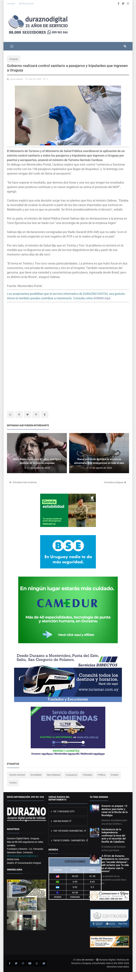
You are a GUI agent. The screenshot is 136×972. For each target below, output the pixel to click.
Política (101, 774)
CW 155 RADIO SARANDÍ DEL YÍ (69, 830)
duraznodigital (16, 79)
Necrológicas (53, 774)
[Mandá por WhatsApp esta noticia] (10, 414)
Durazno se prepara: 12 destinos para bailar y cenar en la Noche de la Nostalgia (115, 810)
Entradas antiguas (114, 482)
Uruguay (13, 59)
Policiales (87, 774)
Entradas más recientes (24, 482)
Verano (13, 782)
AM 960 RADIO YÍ (62, 821)
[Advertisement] (68, 331)
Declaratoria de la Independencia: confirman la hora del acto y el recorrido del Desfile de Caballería (114, 835)
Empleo (114, 774)
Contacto (11, 3)
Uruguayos (71, 774)
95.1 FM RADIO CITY (63, 811)
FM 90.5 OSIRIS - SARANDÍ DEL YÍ (70, 840)
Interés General (17, 774)
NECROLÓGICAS (26, 3)
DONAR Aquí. (102, 298)
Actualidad (35, 774)
